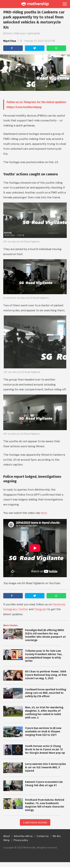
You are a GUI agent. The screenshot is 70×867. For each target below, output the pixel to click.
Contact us (43, 836)
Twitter (23, 609)
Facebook (58, 604)
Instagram (10, 609)
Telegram (40, 609)
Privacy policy (20, 840)
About (6, 836)
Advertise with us (23, 836)
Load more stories (35, 822)
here (44, 512)
